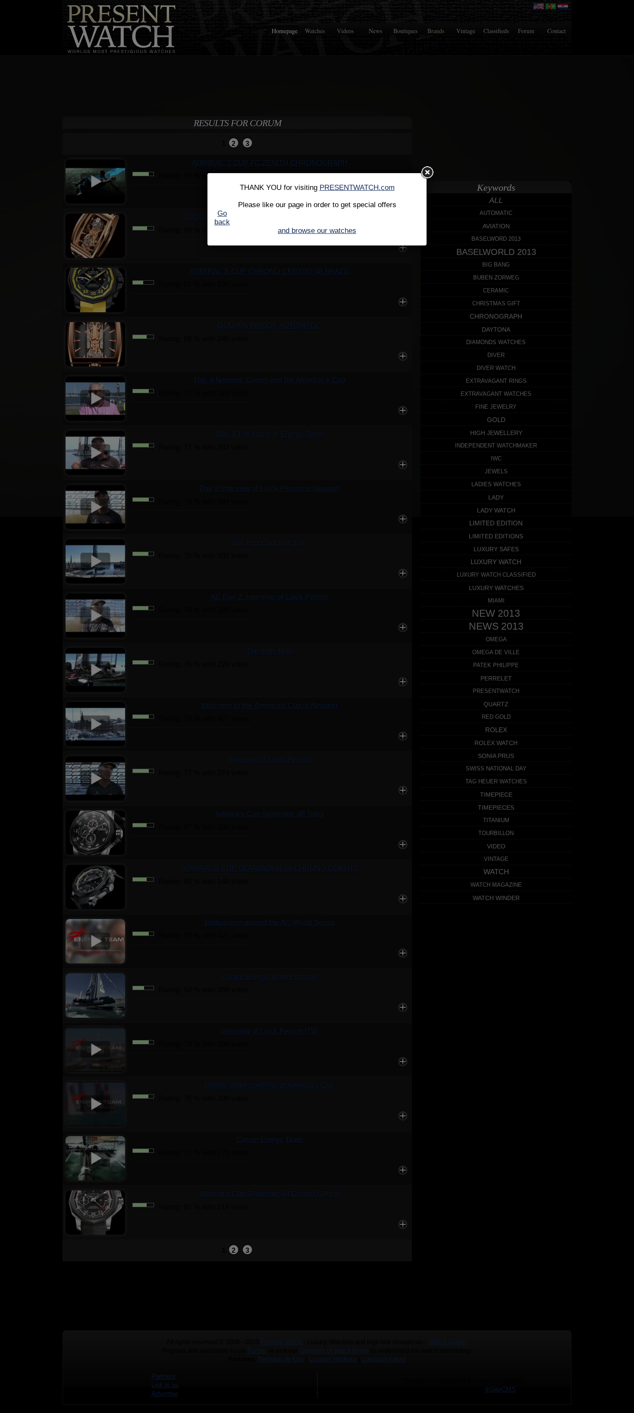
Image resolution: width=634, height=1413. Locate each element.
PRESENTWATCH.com (357, 187)
